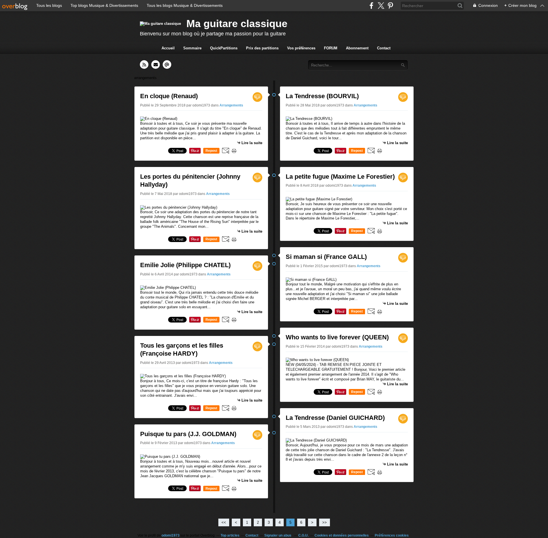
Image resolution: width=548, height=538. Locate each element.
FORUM (330, 48)
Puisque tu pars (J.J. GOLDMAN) (188, 434)
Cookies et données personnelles (342, 535)
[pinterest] (390, 5)
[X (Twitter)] (380, 5)
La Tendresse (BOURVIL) (322, 96)
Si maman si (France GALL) (326, 256)
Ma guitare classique (236, 23)
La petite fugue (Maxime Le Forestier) (340, 176)
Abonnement (357, 48)
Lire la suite (251, 143)
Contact (383, 48)
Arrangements (231, 105)
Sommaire (192, 48)
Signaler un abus (278, 535)
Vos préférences (301, 48)
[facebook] (371, 5)
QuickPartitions (223, 48)
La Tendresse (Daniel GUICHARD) (335, 417)
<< (223, 522)
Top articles (230, 535)
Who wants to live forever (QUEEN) (337, 337)
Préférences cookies (392, 535)
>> (324, 522)
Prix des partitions (262, 48)
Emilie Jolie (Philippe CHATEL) (185, 265)
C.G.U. (303, 535)
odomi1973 (171, 535)
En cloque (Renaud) (169, 96)
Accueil (168, 48)
